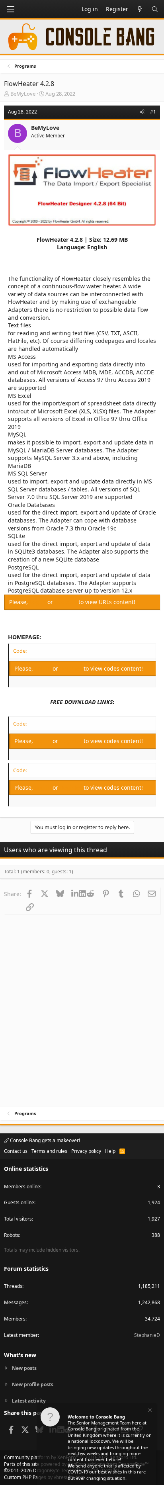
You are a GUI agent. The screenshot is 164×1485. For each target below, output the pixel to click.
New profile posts (32, 1384)
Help (110, 1151)
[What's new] (139, 9)
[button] (10, 9)
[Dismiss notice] (149, 1411)
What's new (20, 1355)
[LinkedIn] (75, 893)
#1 (153, 111)
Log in (38, 602)
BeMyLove (22, 93)
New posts (24, 1368)
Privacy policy (86, 1151)
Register (66, 602)
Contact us (15, 1151)
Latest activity (29, 1400)
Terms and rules (49, 1151)
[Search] (154, 9)
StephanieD (147, 1335)
